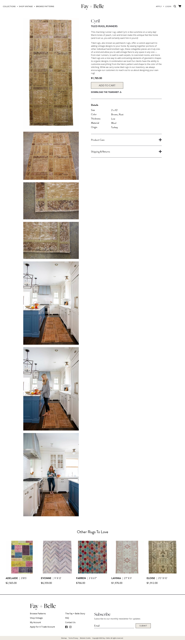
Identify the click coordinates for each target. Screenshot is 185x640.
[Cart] (179, 6)
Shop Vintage (36, 618)
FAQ (67, 618)
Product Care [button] (97, 140)
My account (35, 622)
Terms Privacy (73, 638)
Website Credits (85, 638)
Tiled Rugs (98, 26)
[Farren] (92, 572)
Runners (112, 26)
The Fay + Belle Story (75, 613)
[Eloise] (163, 572)
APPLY (159, 6)
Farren (81, 578)
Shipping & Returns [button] (100, 151)
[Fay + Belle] (92, 8)
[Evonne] (57, 572)
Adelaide (12, 578)
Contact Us (70, 622)
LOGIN (168, 6)
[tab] (126, 139)
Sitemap (64, 638)
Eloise (151, 578)
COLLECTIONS (9, 6)
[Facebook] (66, 627)
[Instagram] (70, 627)
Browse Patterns (38, 613)
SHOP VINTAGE (26, 6)
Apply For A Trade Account (42, 626)
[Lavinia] (127, 572)
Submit (143, 625)
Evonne (46, 578)
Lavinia (116, 578)
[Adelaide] (22, 572)
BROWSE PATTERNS (45, 6)
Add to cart (107, 85)
